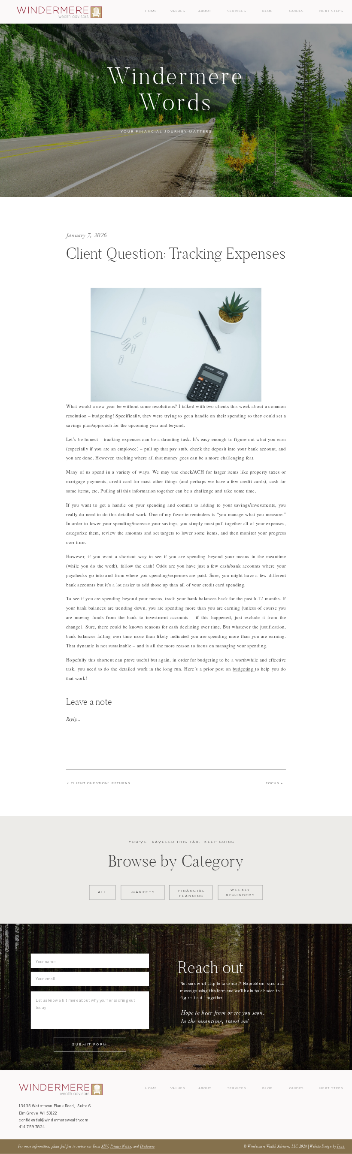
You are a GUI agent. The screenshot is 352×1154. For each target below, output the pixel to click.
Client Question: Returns (100, 783)
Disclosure (147, 1147)
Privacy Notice (120, 1147)
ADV (104, 1147)
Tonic (341, 1147)
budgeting (244, 669)
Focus (272, 783)
